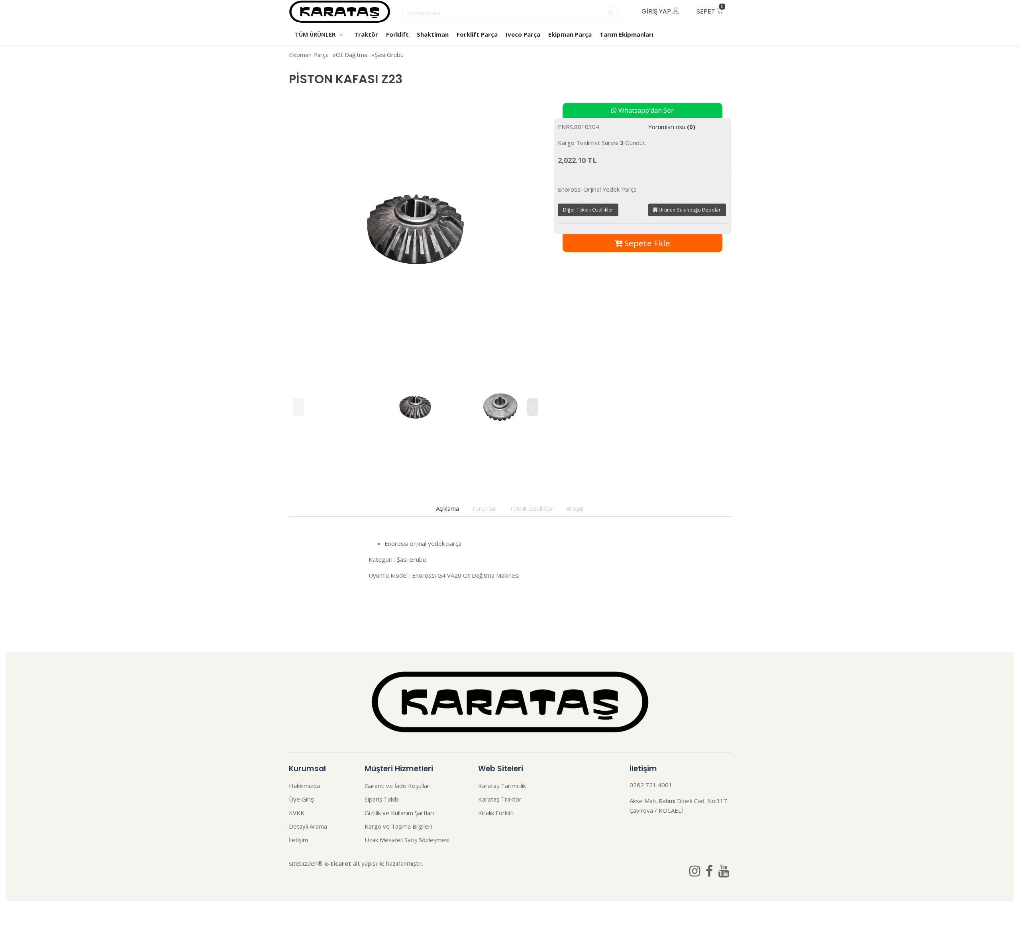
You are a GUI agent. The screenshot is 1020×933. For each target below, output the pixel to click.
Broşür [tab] (575, 508)
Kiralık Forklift (496, 813)
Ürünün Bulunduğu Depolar (689, 209)
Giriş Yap (657, 11)
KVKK (296, 813)
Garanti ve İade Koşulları (398, 786)
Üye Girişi (302, 799)
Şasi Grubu (389, 55)
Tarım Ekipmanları (626, 34)
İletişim (298, 840)
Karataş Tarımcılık (502, 786)
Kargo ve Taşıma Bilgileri (398, 826)
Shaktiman (433, 34)
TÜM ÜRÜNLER (316, 34)
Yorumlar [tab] (484, 508)
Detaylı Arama (308, 826)
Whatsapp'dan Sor (645, 110)
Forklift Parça (477, 34)
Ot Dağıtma (351, 55)
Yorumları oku (671, 127)
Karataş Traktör (500, 799)
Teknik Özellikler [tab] (531, 508)
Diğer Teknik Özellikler (588, 209)
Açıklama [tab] (447, 508)
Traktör (366, 34)
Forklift (397, 34)
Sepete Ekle (646, 243)
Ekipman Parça (570, 34)
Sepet (710, 10)
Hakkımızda (304, 786)
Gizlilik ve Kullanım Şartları (399, 813)
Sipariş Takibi (382, 799)
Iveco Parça (523, 34)
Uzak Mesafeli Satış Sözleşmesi (407, 840)
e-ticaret (337, 863)
